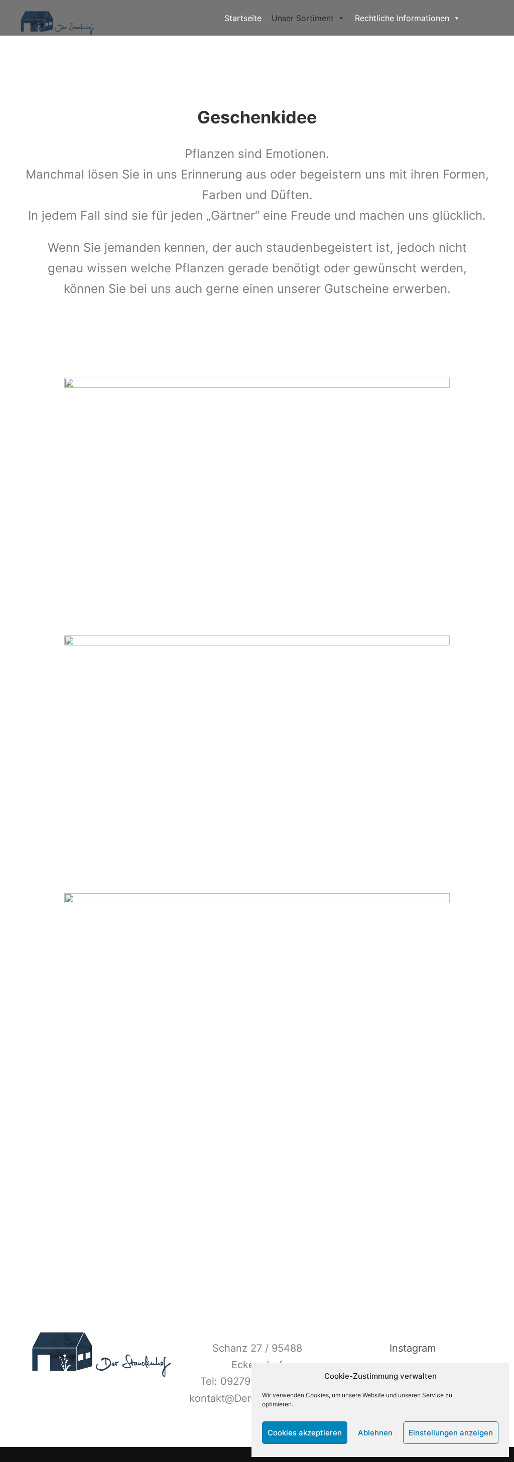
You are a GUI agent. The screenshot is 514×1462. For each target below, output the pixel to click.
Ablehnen (375, 1432)
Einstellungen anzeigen (451, 1432)
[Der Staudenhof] (57, 18)
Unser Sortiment (303, 18)
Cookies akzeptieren (305, 1432)
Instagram (413, 1348)
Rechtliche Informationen (402, 18)
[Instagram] (487, 18)
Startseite (243, 18)
